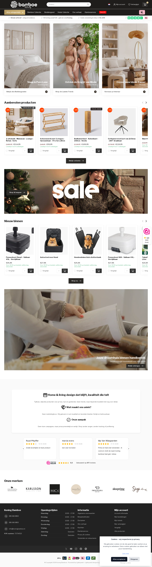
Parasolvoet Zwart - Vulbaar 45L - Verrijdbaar (18, 258)
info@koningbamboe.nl (17, 529)
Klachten (81, 528)
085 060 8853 (14, 516)
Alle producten (119, 531)
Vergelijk (11, 150)
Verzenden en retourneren (87, 538)
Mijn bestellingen (120, 517)
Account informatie (121, 513)
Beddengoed (49, 12)
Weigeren (134, 559)
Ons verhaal (76, 12)
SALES (102, 12)
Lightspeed (80, 562)
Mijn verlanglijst (119, 524)
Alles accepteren (119, 559)
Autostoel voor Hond (49, 257)
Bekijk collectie (74, 161)
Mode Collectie (63, 12)
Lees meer (125, 553)
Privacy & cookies (84, 535)
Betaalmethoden (83, 517)
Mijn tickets (118, 520)
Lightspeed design (91, 562)
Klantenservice (90, 12)
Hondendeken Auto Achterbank (87, 257)
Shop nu (74, 281)
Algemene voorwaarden (86, 513)
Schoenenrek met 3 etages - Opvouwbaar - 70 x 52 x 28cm (52, 140)
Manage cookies (125, 563)
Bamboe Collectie (34, 12)
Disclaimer (81, 520)
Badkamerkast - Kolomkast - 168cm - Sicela (86, 140)
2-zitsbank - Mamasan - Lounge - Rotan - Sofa (20, 140)
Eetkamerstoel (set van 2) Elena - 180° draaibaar (121, 140)
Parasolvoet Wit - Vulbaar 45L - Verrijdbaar (121, 258)
